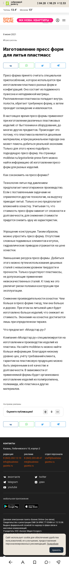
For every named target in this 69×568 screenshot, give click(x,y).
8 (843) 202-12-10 (12, 458)
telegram (12, 482)
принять (56, 550)
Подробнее (52, 543)
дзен (42, 482)
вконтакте (13, 476)
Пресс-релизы (11, 40)
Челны (6, 10)
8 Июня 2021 (9, 34)
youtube (12, 487)
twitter (42, 476)
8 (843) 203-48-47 (33, 458)
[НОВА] (34, 20)
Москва (24, 10)
